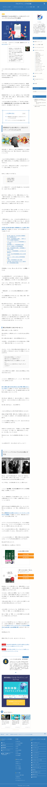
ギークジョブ (35, 745)
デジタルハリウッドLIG (40, 66)
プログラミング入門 (6, 6)
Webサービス (19, 763)
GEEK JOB (38, 56)
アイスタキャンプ (39, 63)
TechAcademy (38, 60)
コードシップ (35, 750)
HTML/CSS (18, 741)
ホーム (3, 742)
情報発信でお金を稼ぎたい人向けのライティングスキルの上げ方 (17, 117)
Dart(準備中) (19, 755)
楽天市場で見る (26, 557)
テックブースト (35, 757)
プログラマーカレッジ (40, 69)
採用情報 (4, 747)
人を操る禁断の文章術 (23, 551)
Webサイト (18, 761)
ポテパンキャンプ (39, 70)
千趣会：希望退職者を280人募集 (14, 259)
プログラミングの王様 (23, 4)
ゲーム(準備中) (19, 768)
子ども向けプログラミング (39, 80)
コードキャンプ (35, 747)
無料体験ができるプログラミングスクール (16, 702)
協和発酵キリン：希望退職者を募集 (15, 244)
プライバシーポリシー (6, 751)
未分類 (35, 83)
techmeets (38, 62)
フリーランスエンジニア (7, 9)
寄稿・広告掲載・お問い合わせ (6, 754)
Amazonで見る (26, 554)
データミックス (39, 67)
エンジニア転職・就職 (30, 6)
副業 (38, 6)
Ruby (17, 746)
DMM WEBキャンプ (39, 55)
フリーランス (19, 778)
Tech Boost (38, 59)
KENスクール (35, 774)
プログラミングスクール (18, 6)
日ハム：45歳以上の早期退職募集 (15, 246)
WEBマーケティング (38, 41)
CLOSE (24, 113)
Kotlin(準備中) (19, 753)
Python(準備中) (19, 750)
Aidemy (37, 52)
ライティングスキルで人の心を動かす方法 (16, 120)
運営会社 (4, 745)
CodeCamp (38, 53)
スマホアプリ (19, 765)
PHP (17, 748)
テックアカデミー (35, 752)
